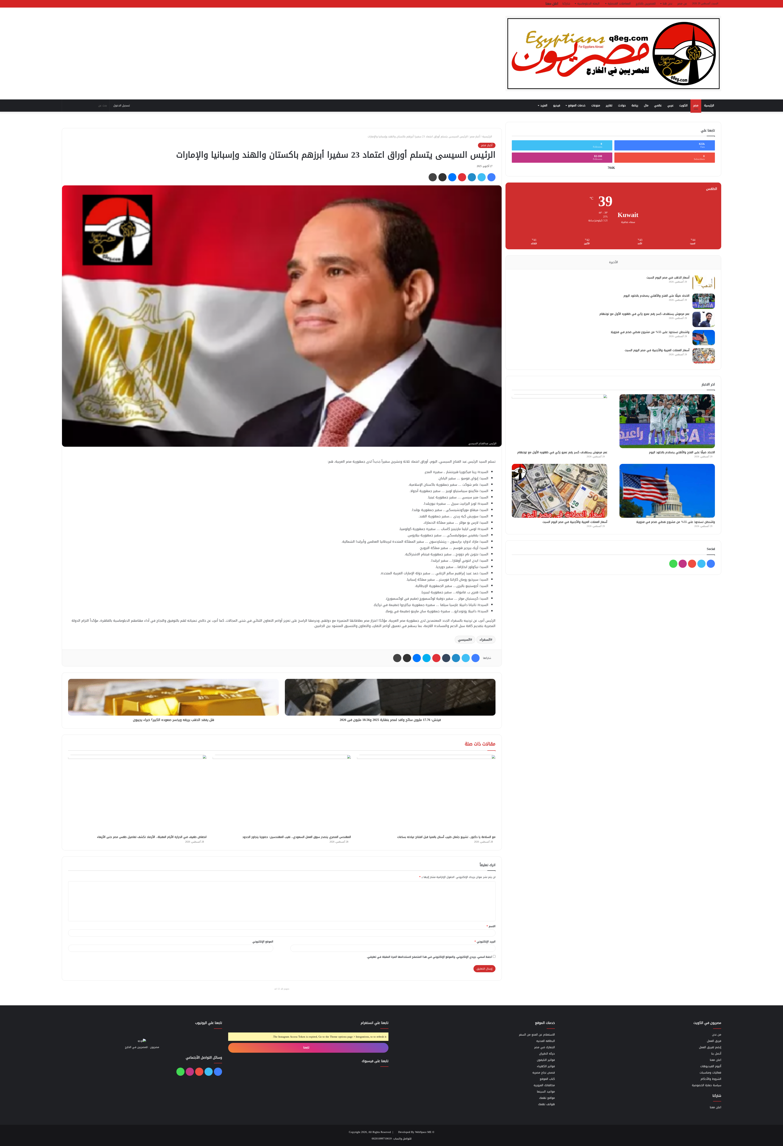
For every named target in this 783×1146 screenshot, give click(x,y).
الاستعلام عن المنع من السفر (537, 1034)
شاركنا (566, 3)
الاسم (491, 926)
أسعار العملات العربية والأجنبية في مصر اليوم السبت (657, 350)
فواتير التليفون (546, 1059)
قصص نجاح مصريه (543, 1072)
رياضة (634, 105)
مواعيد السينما (546, 1091)
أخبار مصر (475, 136)
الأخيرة (613, 262)
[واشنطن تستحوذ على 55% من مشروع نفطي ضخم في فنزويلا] (703, 337)
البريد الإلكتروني (484, 941)
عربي (670, 105)
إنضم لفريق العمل (710, 1047)
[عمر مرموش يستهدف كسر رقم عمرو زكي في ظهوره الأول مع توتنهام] (703, 319)
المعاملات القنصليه (619, 3)
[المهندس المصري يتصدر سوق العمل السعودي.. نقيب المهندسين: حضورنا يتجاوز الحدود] (282, 794)
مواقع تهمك (547, 1097)
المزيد (543, 105)
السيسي (464, 639)
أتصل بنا (716, 1053)
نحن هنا (667, 3)
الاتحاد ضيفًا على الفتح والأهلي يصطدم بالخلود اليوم (656, 295)
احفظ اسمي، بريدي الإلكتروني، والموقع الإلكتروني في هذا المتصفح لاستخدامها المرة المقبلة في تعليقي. (429, 956)
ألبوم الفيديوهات (710, 1066)
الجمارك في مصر (544, 1047)
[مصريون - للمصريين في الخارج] (613, 53)
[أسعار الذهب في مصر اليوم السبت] (703, 283)
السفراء (485, 639)
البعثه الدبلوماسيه (588, 3)
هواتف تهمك (546, 1104)
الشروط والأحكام (711, 1078)
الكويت (683, 105)
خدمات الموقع (576, 105)
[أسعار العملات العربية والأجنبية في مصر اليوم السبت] (703, 355)
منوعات (595, 105)
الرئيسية (709, 105)
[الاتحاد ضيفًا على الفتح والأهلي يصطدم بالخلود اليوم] (703, 301)
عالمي (658, 105)
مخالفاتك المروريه (544, 1085)
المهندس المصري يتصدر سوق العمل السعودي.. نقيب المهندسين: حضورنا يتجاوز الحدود (296, 837)
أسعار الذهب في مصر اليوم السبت (668, 277)
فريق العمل (714, 1041)
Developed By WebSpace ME (414, 1132)
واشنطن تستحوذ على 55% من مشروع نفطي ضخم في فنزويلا (650, 332)
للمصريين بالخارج (646, 3)
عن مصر (682, 3)
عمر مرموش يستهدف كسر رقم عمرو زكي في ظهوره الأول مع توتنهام (644, 314)
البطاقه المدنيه (545, 1041)
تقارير (609, 105)
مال (646, 105)
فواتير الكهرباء (546, 1066)
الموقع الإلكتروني (262, 941)
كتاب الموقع (547, 1078)
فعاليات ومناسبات (710, 1072)
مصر (695, 105)
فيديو (556, 105)
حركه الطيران (547, 1053)
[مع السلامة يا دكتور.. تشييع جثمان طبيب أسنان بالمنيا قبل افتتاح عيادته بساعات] (426, 794)
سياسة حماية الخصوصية (706, 1085)
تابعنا (306, 1047)
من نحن (716, 1034)
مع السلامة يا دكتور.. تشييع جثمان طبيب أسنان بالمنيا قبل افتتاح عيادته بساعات (446, 837)
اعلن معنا (551, 3)
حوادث (622, 105)
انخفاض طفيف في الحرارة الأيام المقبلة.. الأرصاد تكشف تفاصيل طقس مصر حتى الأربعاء (152, 837)
